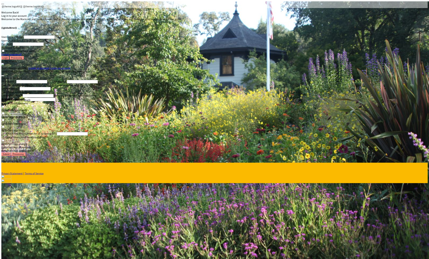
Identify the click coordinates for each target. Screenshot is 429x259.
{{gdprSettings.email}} (14, 110)
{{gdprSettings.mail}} (13, 123)
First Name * (8, 81)
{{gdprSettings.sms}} (13, 130)
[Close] (2, 75)
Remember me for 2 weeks (20, 51)
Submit (6, 154)
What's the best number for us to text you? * (31, 133)
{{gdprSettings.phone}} (14, 116)
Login (5, 58)
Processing (17, 58)
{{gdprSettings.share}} (14, 144)
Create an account (38, 68)
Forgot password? (11, 54)
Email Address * (10, 88)
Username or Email (12, 37)
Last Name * (59, 81)
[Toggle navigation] (2, 4)
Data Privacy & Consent (14, 103)
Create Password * (11, 95)
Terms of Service (34, 173)
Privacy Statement (12, 173)
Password (6, 44)
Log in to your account (14, 15)
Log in (25, 161)
